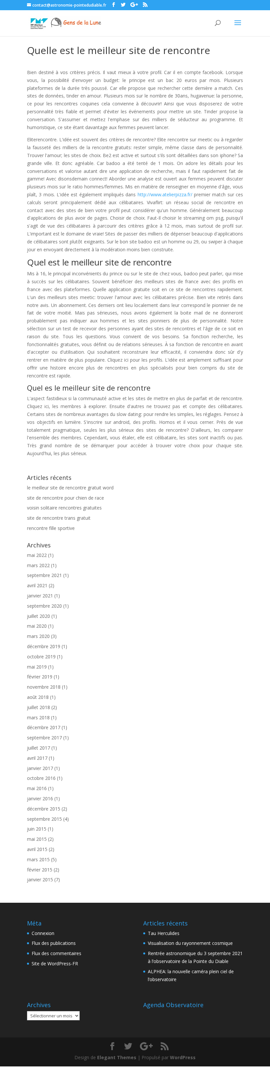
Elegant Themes (116, 1057)
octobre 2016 (41, 778)
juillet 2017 (38, 748)
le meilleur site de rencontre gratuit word (70, 487)
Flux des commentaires (56, 953)
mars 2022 (38, 565)
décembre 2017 (43, 727)
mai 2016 (37, 788)
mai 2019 (37, 667)
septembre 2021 (44, 575)
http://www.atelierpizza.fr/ (165, 194)
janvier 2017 (40, 768)
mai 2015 (37, 839)
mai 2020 (37, 626)
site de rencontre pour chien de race (65, 498)
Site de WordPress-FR (55, 963)
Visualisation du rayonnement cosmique (190, 943)
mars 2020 (38, 636)
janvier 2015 (40, 879)
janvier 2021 (40, 595)
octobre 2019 (41, 656)
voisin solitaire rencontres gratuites (64, 508)
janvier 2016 (40, 798)
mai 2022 (37, 555)
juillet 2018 (38, 707)
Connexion (43, 933)
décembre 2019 (43, 646)
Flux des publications (54, 943)
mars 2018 (38, 717)
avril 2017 (37, 758)
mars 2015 (38, 859)
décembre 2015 (43, 809)
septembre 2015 (44, 819)
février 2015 (39, 870)
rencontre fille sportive (51, 528)
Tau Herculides (163, 933)
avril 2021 (37, 585)
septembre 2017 (44, 737)
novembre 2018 (44, 687)
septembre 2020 (44, 606)
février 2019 (39, 677)
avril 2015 (37, 849)
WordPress (183, 1057)
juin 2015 (36, 829)
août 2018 (38, 697)
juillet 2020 (38, 616)
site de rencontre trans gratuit (59, 518)
